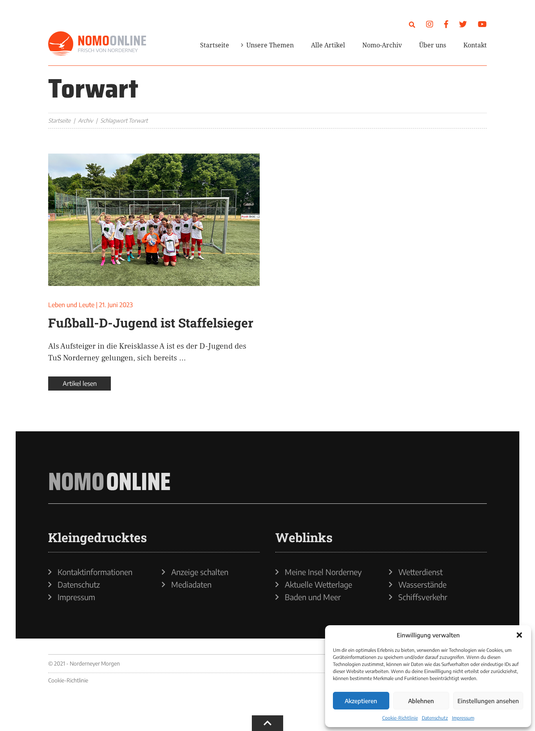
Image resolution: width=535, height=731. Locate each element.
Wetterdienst (420, 572)
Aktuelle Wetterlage (318, 584)
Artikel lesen (80, 383)
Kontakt (475, 45)
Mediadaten (191, 584)
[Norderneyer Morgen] (97, 43)
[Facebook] (446, 24)
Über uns (432, 45)
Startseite (214, 45)
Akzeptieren (361, 700)
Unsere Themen (270, 45)
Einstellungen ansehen (488, 700)
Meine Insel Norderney (323, 572)
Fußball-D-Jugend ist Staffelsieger (150, 322)
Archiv (85, 120)
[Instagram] (429, 24)
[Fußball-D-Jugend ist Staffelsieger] (154, 220)
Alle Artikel (328, 45)
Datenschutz (435, 718)
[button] (519, 635)
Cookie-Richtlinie (400, 718)
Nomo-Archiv (382, 45)
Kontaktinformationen (95, 572)
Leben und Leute (71, 305)
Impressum (463, 718)
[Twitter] (463, 24)
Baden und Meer (313, 597)
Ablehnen (421, 700)
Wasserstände (422, 584)
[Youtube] (482, 24)
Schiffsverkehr (422, 597)
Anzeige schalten (199, 572)
